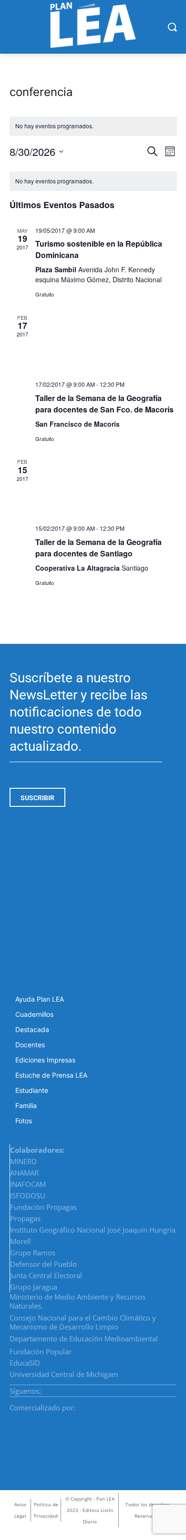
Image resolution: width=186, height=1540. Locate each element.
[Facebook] (138, 1388)
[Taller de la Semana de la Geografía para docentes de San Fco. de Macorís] (106, 343)
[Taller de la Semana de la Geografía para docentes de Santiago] (106, 487)
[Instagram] (150, 1388)
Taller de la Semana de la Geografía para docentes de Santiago (98, 547)
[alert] (93, 181)
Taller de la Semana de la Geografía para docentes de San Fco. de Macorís (104, 403)
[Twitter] (161, 1388)
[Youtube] (173, 1388)
